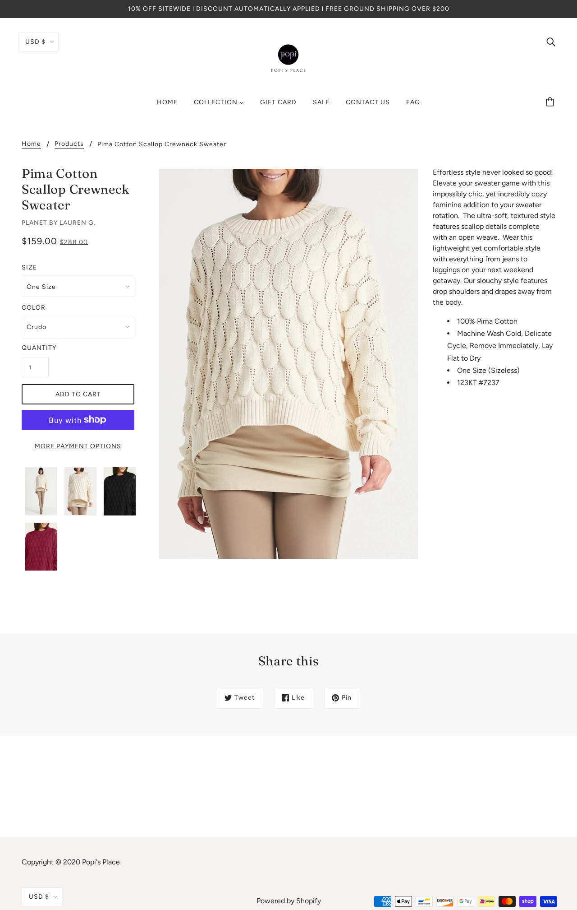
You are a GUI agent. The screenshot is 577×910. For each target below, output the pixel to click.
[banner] (288, 58)
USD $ (35, 42)
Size (29, 267)
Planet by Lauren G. (59, 223)
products (69, 144)
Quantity (35, 348)
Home (31, 144)
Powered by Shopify (288, 900)
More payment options (78, 446)
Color (34, 307)
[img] (551, 41)
